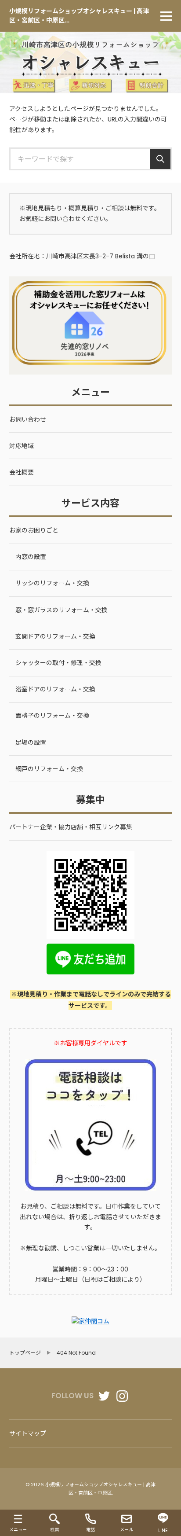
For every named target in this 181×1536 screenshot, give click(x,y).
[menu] (166, 16)
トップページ (25, 1353)
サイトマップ (27, 1433)
